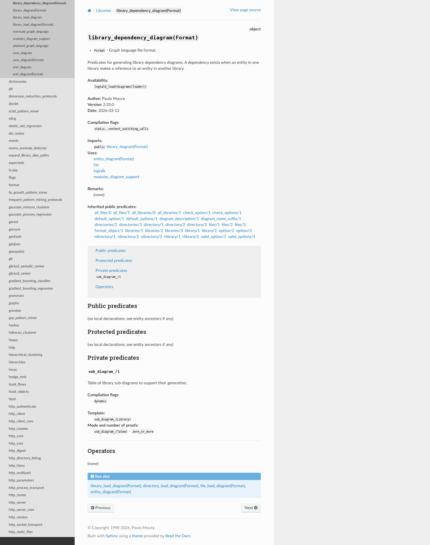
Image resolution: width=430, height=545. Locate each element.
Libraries (103, 11)
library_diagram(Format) (29, 10)
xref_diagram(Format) (28, 74)
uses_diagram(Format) (28, 60)
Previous (102, 508)
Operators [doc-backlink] (101, 451)
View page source (245, 10)
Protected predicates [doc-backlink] (117, 332)
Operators (104, 287)
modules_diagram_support (31, 39)
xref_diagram (22, 67)
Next (249, 508)
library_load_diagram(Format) (33, 24)
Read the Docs (178, 536)
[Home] (89, 10)
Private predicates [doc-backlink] (113, 358)
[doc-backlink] (104, 371)
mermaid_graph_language (31, 31)
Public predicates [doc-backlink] (112, 306)
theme (137, 536)
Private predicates (111, 271)
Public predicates (111, 251)
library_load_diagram (27, 17)
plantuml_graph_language (31, 46)
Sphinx (112, 536)
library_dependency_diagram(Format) (39, 3)
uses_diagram (22, 53)
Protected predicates (114, 261)
